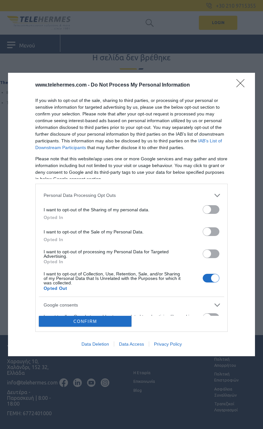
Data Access (131, 344)
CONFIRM (85, 321)
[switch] (211, 209)
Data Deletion (95, 344)
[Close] (242, 85)
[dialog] (131, 214)
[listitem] (131, 195)
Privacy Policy (168, 344)
